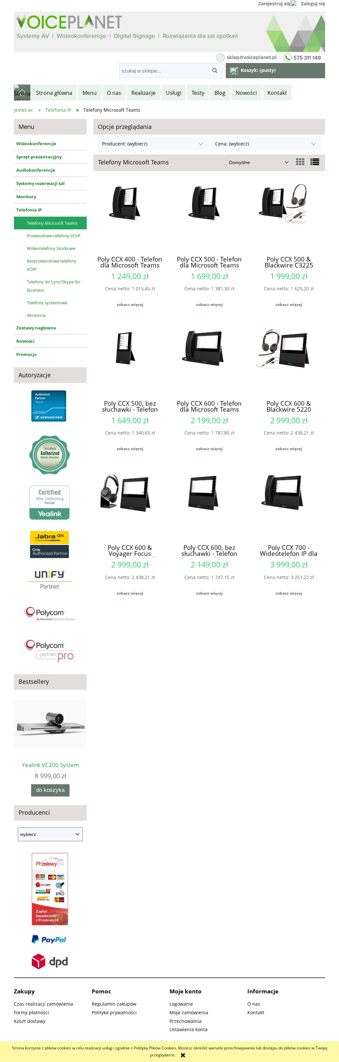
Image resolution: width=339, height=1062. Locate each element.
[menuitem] (54, 93)
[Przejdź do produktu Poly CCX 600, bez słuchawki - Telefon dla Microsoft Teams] (209, 504)
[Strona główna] (22, 92)
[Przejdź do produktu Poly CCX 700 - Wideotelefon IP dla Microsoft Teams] (288, 504)
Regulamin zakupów (114, 1004)
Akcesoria (36, 315)
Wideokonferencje (36, 144)
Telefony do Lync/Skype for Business (53, 286)
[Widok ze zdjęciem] (300, 162)
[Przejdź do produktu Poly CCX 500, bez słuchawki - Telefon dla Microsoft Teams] (129, 360)
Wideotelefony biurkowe (51, 248)
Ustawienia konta (189, 1029)
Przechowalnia (186, 1021)
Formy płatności (31, 1012)
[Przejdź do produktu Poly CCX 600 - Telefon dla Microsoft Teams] (209, 360)
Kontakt (255, 1012)
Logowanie (181, 1004)
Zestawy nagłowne (36, 328)
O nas (253, 1004)
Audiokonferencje (35, 170)
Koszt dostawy (29, 1021)
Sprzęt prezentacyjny (39, 157)
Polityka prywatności (114, 1012)
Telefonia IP (29, 210)
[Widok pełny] (315, 162)
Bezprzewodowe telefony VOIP (51, 265)
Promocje (26, 354)
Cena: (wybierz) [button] (232, 144)
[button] (129, 305)
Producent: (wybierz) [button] (124, 144)
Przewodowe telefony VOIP (53, 236)
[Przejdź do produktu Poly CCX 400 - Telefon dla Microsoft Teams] (129, 216)
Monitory (26, 197)
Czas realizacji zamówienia (43, 1004)
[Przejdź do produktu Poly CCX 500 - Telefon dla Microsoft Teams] (209, 216)
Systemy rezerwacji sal (40, 183)
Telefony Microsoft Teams (52, 223)
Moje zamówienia (189, 1012)
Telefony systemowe (47, 303)
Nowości (25, 341)
